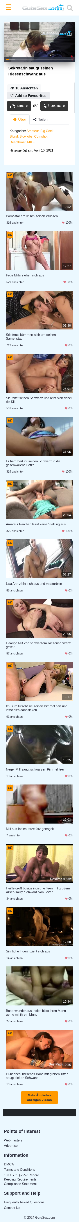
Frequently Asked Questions (24, 1202)
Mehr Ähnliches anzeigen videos (39, 1097)
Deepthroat (17, 142)
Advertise (11, 1145)
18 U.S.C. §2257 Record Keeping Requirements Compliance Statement (21, 1179)
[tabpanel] (39, 142)
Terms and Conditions (19, 1169)
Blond (14, 136)
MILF (31, 142)
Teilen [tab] (42, 119)
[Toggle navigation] (9, 7)
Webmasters (13, 1140)
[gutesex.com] (39, 8)
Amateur (33, 131)
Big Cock (47, 131)
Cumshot (40, 136)
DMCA (9, 1164)
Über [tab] (21, 119)
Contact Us (12, 1208)
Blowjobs (26, 136)
